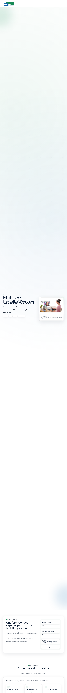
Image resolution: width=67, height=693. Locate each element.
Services (50, 4)
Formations (37, 4)
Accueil (32, 4)
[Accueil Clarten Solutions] (9, 4)
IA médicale (44, 4)
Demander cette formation (9, 320)
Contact (60, 4)
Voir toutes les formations (22, 320)
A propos (56, 4)
